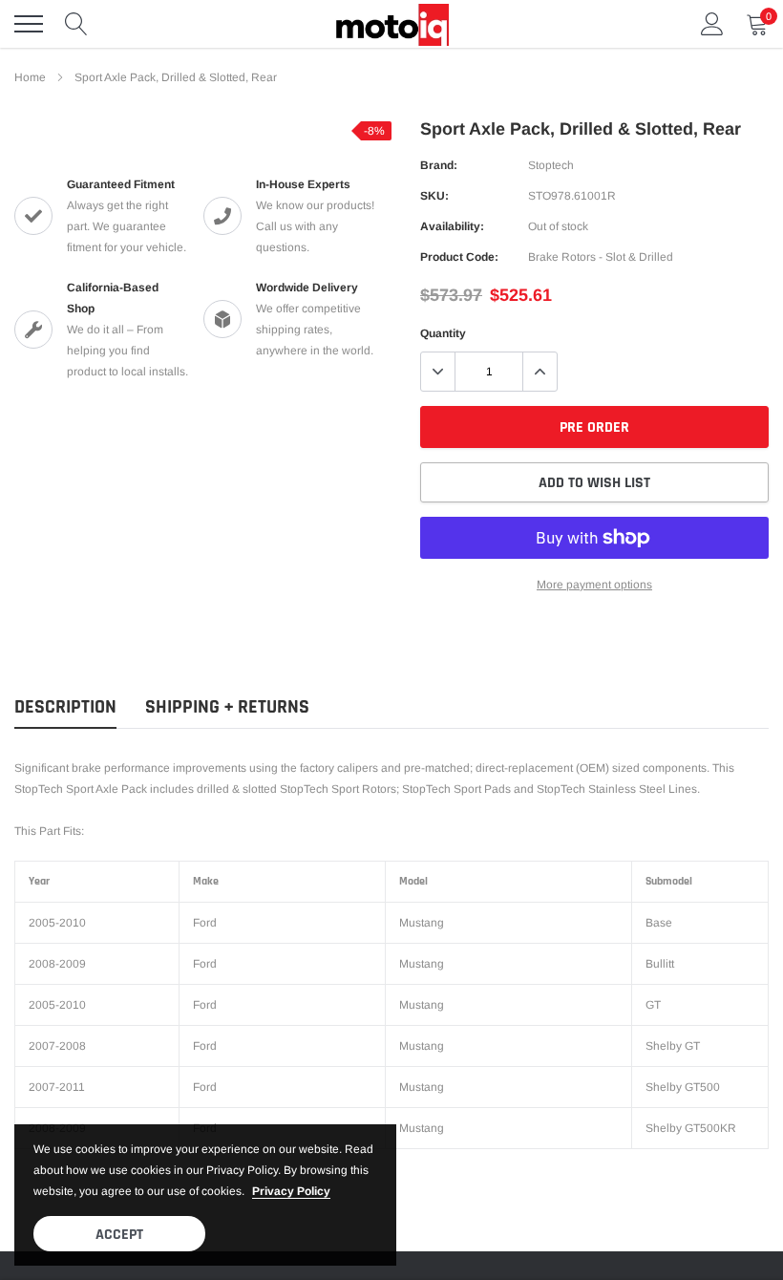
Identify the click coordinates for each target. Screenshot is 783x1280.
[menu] (28, 24)
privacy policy (291, 1191)
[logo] (391, 24)
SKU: (434, 196)
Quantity (443, 333)
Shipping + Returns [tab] (227, 707)
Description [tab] (65, 707)
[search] (76, 24)
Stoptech (551, 165)
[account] (712, 24)
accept (119, 1235)
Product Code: (459, 257)
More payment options (594, 584)
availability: (452, 226)
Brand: (438, 165)
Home (30, 77)
